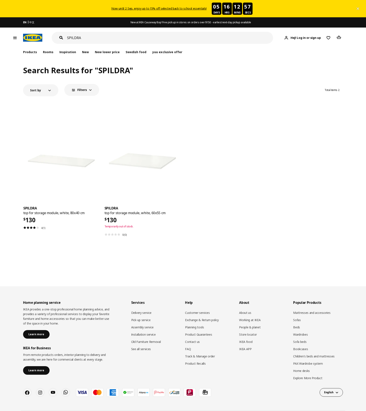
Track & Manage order (200, 356)
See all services (141, 349)
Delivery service (141, 313)
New (85, 52)
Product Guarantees (198, 334)
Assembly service (142, 327)
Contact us (192, 342)
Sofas (297, 320)
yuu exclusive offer (167, 52)
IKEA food (245, 342)
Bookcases (300, 349)
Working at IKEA (249, 320)
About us (245, 313)
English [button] (329, 392)
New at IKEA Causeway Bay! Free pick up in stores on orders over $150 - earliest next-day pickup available (191, 22)
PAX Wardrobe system (308, 363)
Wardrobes (300, 334)
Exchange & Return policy (202, 320)
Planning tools (194, 327)
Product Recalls (195, 363)
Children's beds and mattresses (314, 356)
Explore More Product (307, 378)
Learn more (36, 334)
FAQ (188, 349)
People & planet (249, 327)
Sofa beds (299, 342)
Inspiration (67, 52)
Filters (82, 90)
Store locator (248, 334)
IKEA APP (245, 349)
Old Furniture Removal (146, 342)
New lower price (107, 52)
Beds (296, 327)
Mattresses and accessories (311, 313)
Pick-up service (141, 320)
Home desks (301, 371)
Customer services (197, 313)
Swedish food (136, 52)
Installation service (143, 334)
